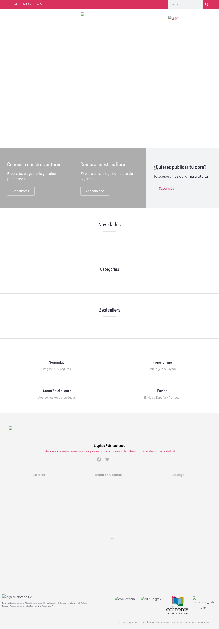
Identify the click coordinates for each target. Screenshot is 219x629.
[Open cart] (208, 19)
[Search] (206, 4)
